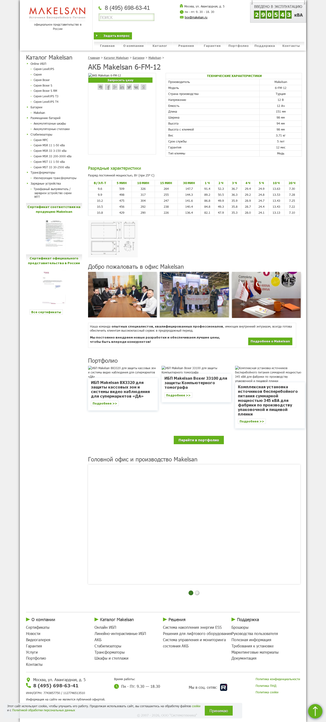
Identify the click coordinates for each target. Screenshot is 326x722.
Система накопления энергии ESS (192, 627)
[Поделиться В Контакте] (136, 87)
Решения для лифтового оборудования (197, 633)
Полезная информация (251, 639)
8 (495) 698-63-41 (56, 685)
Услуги (32, 652)
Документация (243, 658)
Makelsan (39, 113)
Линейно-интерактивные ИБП (120, 633)
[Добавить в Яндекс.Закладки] (143, 87)
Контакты (291, 46)
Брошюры (239, 627)
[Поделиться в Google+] (115, 87)
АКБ (98, 639)
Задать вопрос (116, 35)
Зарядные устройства (46, 183)
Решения (186, 46)
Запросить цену (120, 80)
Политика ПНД (266, 686)
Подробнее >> (105, 403)
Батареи (36, 107)
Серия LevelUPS (44, 69)
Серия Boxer (42, 80)
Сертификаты (37, 627)
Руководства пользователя (254, 633)
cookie (196, 706)
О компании (133, 46)
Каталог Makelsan (116, 58)
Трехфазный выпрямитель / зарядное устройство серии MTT (53, 193)
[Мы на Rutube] (223, 687)
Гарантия (212, 46)
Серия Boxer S (43, 85)
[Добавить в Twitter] (129, 87)
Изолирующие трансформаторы (55, 178)
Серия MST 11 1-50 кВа (49, 162)
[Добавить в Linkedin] (122, 87)
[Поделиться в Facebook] (107, 87)
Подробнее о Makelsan (270, 341)
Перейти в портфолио (199, 440)
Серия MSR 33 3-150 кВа (50, 151)
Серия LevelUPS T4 (46, 102)
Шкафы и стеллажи (111, 658)
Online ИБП (38, 64)
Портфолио (238, 46)
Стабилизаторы (41, 134)
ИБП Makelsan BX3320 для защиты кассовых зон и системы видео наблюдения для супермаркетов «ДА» (120, 389)
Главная (107, 46)
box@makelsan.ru (196, 17)
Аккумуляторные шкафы (50, 123)
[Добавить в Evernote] (100, 87)
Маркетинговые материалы (255, 652)
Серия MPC (41, 140)
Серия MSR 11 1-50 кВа (49, 145)
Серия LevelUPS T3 (46, 96)
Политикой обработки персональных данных (43, 710)
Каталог (159, 46)
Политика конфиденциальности (278, 679)
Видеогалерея (38, 639)
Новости (33, 633)
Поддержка (264, 46)
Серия (38, 74)
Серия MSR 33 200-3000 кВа (52, 156)
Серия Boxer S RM (45, 91)
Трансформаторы (43, 172)
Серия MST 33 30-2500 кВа (52, 167)
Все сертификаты (46, 312)
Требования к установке (252, 645)
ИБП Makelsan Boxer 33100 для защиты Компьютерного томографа (195, 382)
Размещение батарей (45, 118)
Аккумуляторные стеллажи (52, 129)
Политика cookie (267, 692)
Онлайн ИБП (105, 627)
